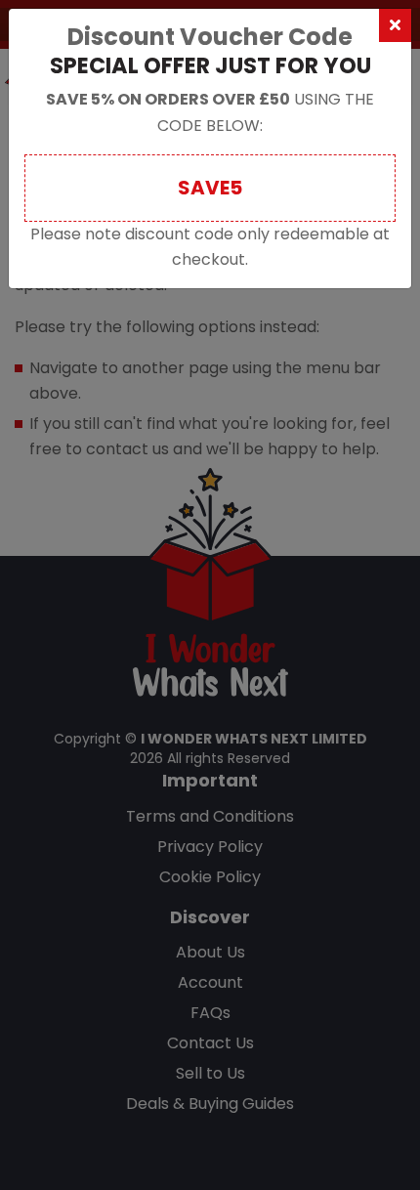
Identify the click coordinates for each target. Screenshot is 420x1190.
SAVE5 (210, 187)
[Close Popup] (395, 25)
